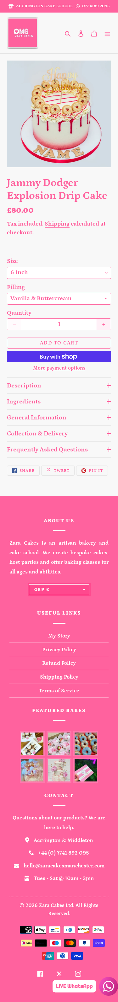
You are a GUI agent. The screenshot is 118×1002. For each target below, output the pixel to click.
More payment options (59, 368)
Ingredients (24, 401)
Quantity (19, 313)
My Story (59, 636)
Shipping (57, 224)
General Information (36, 417)
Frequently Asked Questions (47, 449)
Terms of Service (59, 691)
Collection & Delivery (37, 433)
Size (12, 261)
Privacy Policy (59, 650)
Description (24, 385)
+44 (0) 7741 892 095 (63, 853)
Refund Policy (59, 663)
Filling (16, 287)
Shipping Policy (59, 677)
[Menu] (107, 33)
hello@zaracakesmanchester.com (64, 866)
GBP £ (42, 589)
